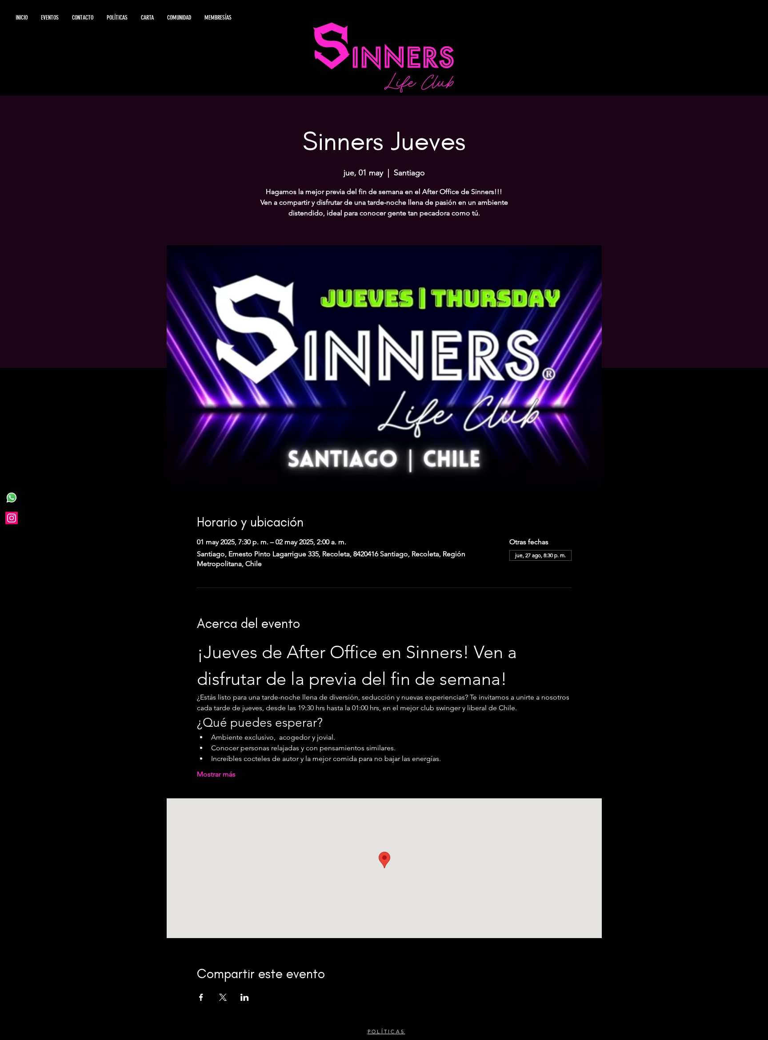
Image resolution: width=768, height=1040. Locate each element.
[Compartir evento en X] (223, 997)
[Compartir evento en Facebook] (201, 997)
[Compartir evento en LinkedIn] (244, 997)
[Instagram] (11, 518)
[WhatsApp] (11, 497)
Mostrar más (216, 774)
